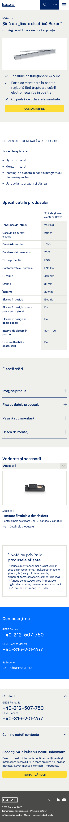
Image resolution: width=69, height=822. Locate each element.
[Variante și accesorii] (34, 466)
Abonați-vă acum (34, 774)
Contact (8, 696)
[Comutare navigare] (64, 5)
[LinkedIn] (58, 800)
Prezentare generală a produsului (30, 141)
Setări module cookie (12, 815)
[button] (49, 800)
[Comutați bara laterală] (54, 5)
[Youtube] (64, 800)
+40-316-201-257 (22, 649)
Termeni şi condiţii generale (15, 811)
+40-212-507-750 (22, 634)
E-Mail (45, 587)
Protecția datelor (38, 811)
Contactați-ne (34, 108)
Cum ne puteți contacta (20, 734)
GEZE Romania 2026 (12, 807)
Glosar (27, 815)
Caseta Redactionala (43, 815)
